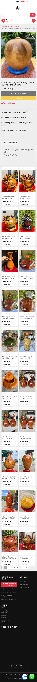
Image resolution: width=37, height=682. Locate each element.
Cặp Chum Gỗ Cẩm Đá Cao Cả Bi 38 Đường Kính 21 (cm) (26, 437)
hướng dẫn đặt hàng (8, 589)
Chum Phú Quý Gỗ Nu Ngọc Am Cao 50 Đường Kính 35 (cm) (9, 477)
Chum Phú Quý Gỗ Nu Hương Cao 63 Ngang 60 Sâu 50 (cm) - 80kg (26, 197)
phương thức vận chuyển (6, 596)
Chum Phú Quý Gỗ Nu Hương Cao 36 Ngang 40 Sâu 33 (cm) (8, 237)
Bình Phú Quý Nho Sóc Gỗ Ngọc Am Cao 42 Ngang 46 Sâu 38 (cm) (9, 558)
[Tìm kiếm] (33, 15)
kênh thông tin (25, 587)
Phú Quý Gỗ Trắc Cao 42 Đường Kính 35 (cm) (27, 237)
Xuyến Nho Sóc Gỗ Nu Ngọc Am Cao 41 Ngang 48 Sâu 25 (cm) (27, 558)
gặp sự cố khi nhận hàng (9, 599)
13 (23, 567)
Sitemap (21, 675)
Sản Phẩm (15, 675)
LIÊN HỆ (22, 590)
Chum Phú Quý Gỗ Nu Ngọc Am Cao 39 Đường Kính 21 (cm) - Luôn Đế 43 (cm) (9, 518)
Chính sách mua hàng (5, 616)
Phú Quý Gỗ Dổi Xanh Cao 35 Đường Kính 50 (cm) (9, 357)
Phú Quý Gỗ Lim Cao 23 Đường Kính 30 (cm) (27, 317)
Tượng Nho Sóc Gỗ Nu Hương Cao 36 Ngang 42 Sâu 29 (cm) (9, 197)
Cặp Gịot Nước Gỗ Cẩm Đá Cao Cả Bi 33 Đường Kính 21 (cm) (27, 397)
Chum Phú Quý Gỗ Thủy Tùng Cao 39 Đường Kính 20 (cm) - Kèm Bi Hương (27, 357)
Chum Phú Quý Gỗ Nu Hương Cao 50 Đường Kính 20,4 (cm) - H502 (9, 277)
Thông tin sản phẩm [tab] (10, 143)
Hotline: (21, 2)
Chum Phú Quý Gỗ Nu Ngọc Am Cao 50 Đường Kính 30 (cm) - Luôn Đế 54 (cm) (27, 477)
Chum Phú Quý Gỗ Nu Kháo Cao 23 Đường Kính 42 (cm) (26, 518)
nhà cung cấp (24, 584)
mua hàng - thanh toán (8, 592)
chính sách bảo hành (5, 612)
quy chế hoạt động (5, 621)
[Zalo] (25, 677)
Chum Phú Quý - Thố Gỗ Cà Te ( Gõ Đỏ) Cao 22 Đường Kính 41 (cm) (9, 397)
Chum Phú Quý (14, 26)
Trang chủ (4, 26)
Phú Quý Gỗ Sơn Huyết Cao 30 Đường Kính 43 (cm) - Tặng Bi (27, 277)
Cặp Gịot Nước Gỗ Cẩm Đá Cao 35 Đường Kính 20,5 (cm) (9, 437)
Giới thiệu (23, 581)
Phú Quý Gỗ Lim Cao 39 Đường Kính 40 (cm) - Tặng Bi (9, 317)
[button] (2, 55)
